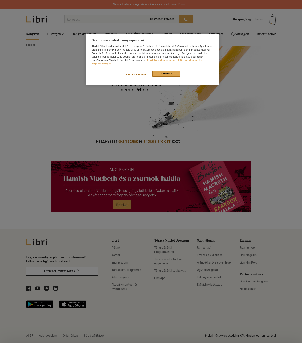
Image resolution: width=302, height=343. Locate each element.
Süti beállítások (136, 74)
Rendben (166, 73)
